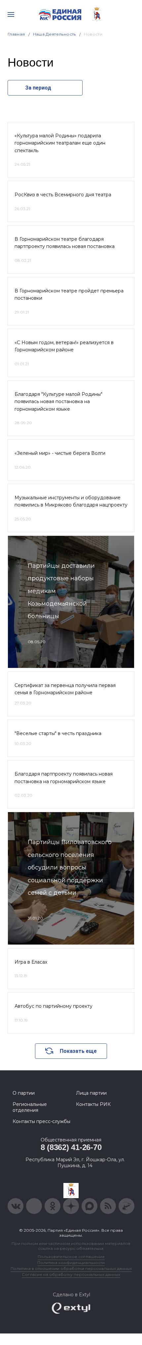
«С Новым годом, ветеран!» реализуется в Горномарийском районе (64, 346)
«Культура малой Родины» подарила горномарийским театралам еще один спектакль (60, 143)
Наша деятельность (54, 34)
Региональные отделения (30, 1107)
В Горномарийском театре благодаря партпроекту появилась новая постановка (65, 242)
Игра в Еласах (31, 962)
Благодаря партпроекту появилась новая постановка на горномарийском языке (64, 777)
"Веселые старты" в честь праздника (58, 733)
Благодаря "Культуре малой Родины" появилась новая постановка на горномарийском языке (58, 401)
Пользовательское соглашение (71, 1256)
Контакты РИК (93, 1104)
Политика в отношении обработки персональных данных (71, 1268)
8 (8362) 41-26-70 (71, 1147)
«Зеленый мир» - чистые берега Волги (60, 453)
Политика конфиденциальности (71, 1262)
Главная (16, 34)
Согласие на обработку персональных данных (71, 1274)
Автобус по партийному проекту (53, 1006)
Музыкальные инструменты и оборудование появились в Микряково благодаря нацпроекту (71, 501)
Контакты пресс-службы (41, 1121)
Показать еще (78, 1051)
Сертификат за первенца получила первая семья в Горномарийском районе (65, 689)
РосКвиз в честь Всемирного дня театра (63, 195)
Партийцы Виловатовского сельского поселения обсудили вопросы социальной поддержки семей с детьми (70, 867)
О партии (24, 1093)
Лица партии (91, 1093)
